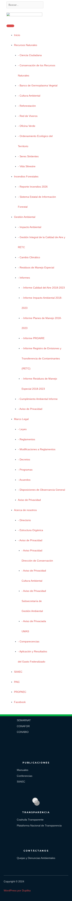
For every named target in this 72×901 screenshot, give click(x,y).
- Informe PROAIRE (33, 338)
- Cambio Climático (29, 257)
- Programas (25, 469)
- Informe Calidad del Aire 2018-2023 (43, 287)
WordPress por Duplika (17, 890)
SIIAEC (18, 671)
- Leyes (22, 429)
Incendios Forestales (26, 176)
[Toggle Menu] (10, 26)
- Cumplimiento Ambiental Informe (38, 399)
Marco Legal (21, 419)
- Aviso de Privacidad (30, 409)
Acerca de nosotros (25, 510)
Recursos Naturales (25, 45)
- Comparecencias (28, 641)
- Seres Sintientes (28, 156)
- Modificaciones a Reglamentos (36, 449)
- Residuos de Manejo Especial (36, 267)
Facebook (20, 702)
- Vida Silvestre (26, 166)
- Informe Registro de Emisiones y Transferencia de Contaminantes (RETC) (41, 358)
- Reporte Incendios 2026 (33, 186)
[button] (18, 709)
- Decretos (24, 459)
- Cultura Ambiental (29, 95)
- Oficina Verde (26, 126)
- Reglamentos (26, 439)
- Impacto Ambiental (29, 227)
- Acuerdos (24, 479)
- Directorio (24, 520)
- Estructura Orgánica (30, 530)
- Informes (24, 277)
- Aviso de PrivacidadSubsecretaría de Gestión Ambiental (34, 601)
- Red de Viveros (27, 116)
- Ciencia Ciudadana (30, 55)
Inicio (17, 35)
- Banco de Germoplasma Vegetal (37, 85)
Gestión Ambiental (24, 217)
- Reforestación (27, 105)
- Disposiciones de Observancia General (41, 489)
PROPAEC (20, 692)
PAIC (17, 682)
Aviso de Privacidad (29, 500)
